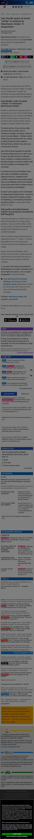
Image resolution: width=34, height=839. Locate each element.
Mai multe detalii (22, 809)
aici (24, 815)
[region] (17, 819)
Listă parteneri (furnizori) (6, 830)
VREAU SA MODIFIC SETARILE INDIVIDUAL (17, 836)
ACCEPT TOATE (17, 834)
